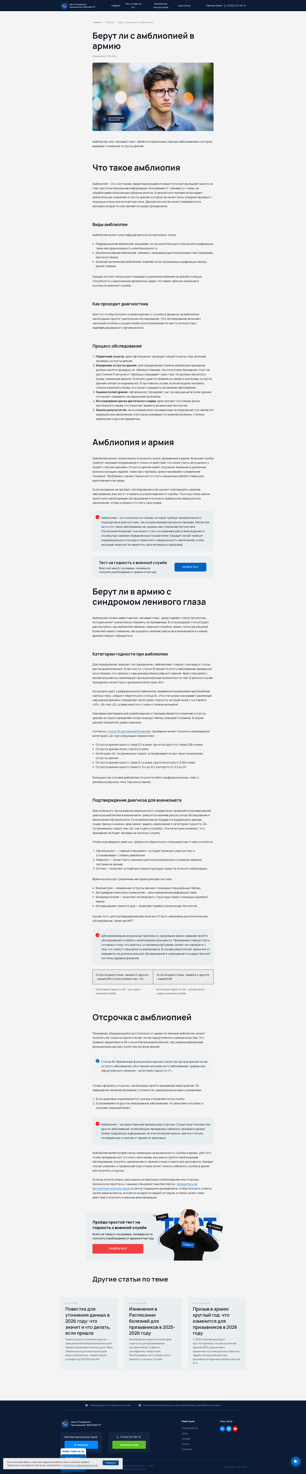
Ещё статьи (184, 5)
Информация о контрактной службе (110, 1405)
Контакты (187, 1449)
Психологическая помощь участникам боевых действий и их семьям (181, 1405)
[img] (81, 1423)
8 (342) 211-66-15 (236, 5)
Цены (185, 1433)
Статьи (110, 22)
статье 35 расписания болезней (129, 731)
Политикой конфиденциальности (80, 1465)
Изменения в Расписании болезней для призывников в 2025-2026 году (152, 1321)
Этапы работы (190, 1428)
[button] (133, 6)
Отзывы (186, 1438)
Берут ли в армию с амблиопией (135, 22)
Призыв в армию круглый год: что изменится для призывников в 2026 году (215, 1321)
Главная (96, 22)
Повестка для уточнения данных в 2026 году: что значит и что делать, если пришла (88, 1321)
